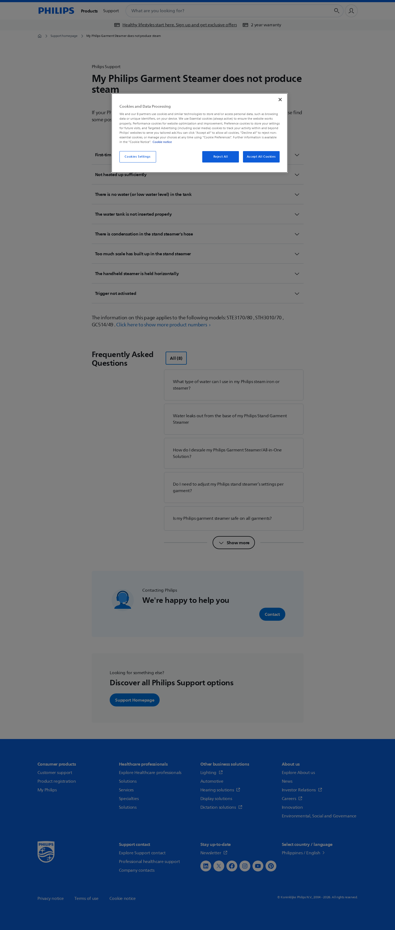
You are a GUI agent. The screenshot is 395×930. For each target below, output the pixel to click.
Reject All (220, 156)
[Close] (280, 100)
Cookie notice (162, 142)
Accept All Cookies (261, 156)
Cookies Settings (137, 156)
